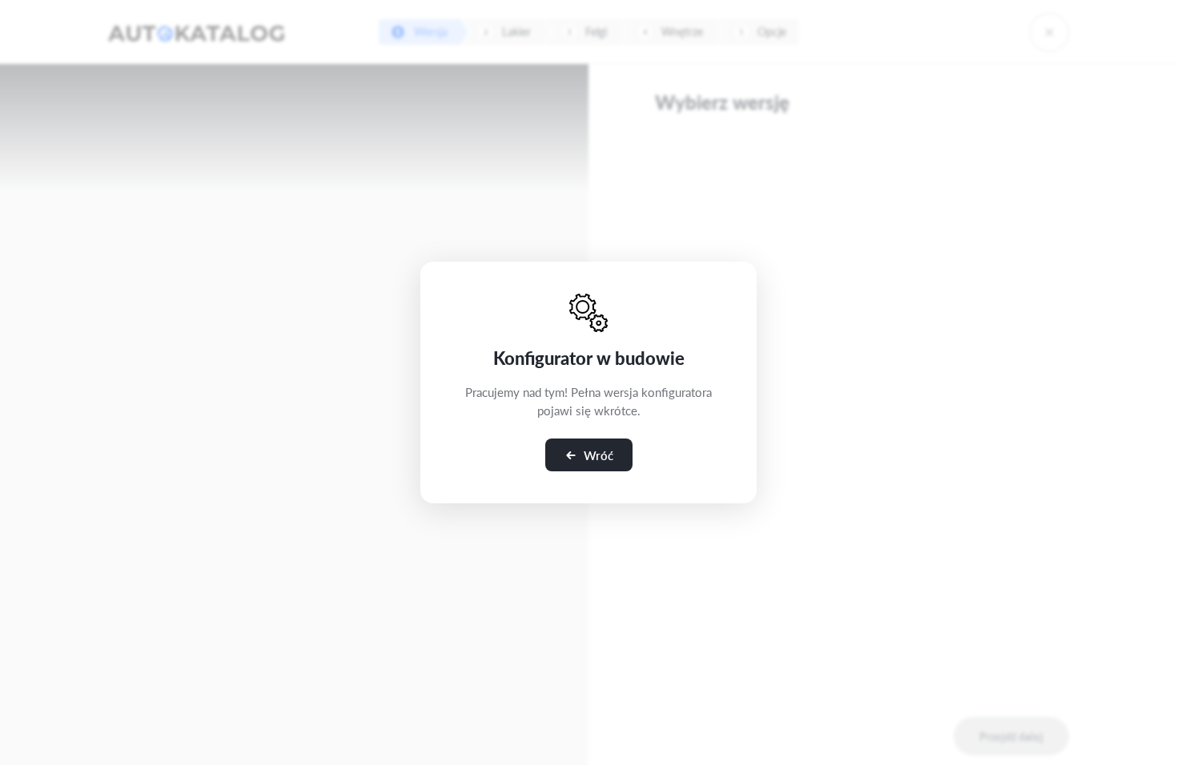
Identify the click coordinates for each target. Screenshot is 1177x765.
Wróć (598, 455)
